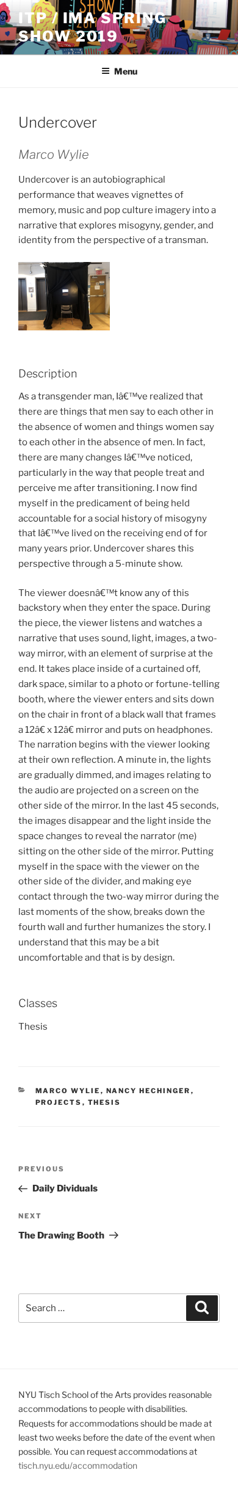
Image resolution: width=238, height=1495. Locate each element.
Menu (125, 71)
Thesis (104, 1102)
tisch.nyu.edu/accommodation (77, 1465)
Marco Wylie (68, 1090)
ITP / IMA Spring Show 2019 (92, 27)
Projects (58, 1102)
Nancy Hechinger (148, 1090)
